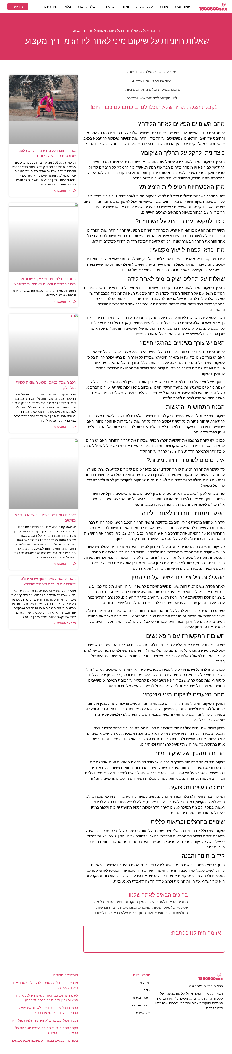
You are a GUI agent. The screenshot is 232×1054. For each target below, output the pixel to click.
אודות (164, 7)
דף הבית (155, 30)
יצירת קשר (50, 7)
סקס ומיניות (144, 7)
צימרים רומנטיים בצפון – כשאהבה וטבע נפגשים (45, 1041)
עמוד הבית (182, 7)
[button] (89, 933)
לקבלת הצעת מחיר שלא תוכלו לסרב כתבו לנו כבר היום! (154, 107)
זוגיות (125, 7)
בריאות (109, 7)
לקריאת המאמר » (65, 190)
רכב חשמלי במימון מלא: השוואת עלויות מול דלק (45, 1020)
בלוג (68, 7)
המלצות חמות (87, 7)
